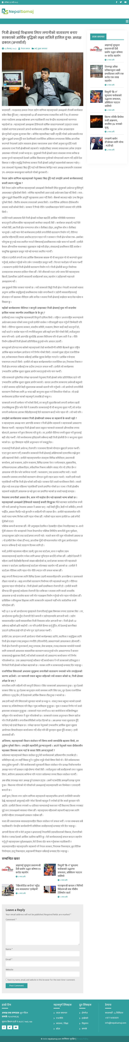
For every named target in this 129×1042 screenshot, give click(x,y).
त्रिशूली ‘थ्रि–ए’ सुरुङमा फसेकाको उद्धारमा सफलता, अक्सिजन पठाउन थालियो (70, 870)
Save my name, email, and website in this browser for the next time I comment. (41, 980)
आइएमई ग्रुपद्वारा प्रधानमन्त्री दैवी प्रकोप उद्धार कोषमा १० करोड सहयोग (28, 869)
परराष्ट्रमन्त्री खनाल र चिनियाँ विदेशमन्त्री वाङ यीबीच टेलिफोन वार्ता (70, 889)
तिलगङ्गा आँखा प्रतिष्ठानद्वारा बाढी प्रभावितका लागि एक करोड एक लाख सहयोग (114, 74)
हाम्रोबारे (85, 1018)
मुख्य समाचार (42, 48)
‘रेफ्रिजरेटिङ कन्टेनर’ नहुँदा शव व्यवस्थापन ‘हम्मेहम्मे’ (28, 887)
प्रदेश (58, 1029)
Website (9, 970)
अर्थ (35, 48)
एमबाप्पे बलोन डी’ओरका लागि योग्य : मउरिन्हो (114, 142)
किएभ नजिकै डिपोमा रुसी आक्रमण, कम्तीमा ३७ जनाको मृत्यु (114, 122)
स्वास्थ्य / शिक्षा (62, 1023)
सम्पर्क (84, 1029)
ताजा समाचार (61, 1013)
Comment (11, 920)
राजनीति (59, 1018)
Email (9, 959)
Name (9, 949)
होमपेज (85, 1013)
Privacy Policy (82, 1039)
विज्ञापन (85, 1023)
